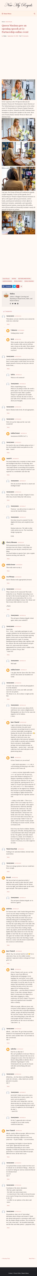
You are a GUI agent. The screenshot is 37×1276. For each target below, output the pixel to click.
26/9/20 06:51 (23, 1117)
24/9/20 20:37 (23, 480)
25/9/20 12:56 (19, 1130)
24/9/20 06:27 (23, 506)
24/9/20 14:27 (16, 908)
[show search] (34, 13)
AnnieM (9, 458)
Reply (8, 324)
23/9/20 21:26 (18, 492)
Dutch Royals (9, 21)
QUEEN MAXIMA (7, 281)
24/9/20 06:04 (18, 589)
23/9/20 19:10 (18, 316)
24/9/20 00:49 (19, 564)
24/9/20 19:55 (18, 339)
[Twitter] (14, 286)
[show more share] (21, 286)
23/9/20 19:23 (18, 356)
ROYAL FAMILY (18, 281)
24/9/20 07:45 (18, 682)
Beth (12, 339)
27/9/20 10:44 (18, 1185)
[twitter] (12, 304)
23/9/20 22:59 (21, 542)
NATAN (14, 278)
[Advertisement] (18, 58)
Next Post (31, 1258)
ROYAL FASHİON (29, 281)
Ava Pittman (10, 577)
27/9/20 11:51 (18, 1211)
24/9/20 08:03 (21, 330)
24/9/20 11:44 (23, 705)
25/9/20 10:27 (20, 1049)
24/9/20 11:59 (23, 517)
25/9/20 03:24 (18, 969)
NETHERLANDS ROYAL (24, 278)
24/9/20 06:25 (23, 383)
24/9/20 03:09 (18, 576)
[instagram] (10, 304)
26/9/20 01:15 (23, 897)
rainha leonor (15, 433)
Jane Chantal (15, 722)
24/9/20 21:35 (23, 660)
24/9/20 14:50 (23, 722)
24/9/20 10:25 (15, 877)
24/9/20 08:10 (21, 849)
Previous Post (6, 1258)
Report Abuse (25, 1273)
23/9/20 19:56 (18, 406)
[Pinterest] (17, 286)
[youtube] (15, 304)
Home (3, 21)
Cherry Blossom (11, 542)
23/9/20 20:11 (18, 442)
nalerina (9, 909)
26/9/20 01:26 (23, 615)
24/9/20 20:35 (18, 757)
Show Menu (7, 13)
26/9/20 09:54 (18, 1162)
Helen (12, 293)
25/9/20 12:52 (18, 1074)
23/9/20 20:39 (15, 458)
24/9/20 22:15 (24, 433)
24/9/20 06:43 (18, 626)
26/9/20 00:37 (23, 1092)
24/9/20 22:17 (24, 669)
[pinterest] (17, 304)
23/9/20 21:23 (19, 374)
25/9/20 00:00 (19, 951)
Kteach (8, 877)
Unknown (14, 330)
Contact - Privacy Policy (14, 1273)
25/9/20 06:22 (18, 1028)
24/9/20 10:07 (18, 863)
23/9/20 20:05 (18, 419)
